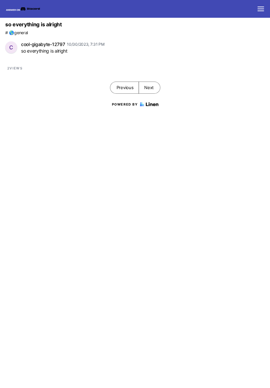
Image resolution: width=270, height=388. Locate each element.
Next (149, 87)
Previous (125, 87)
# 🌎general (16, 32)
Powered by (125, 104)
